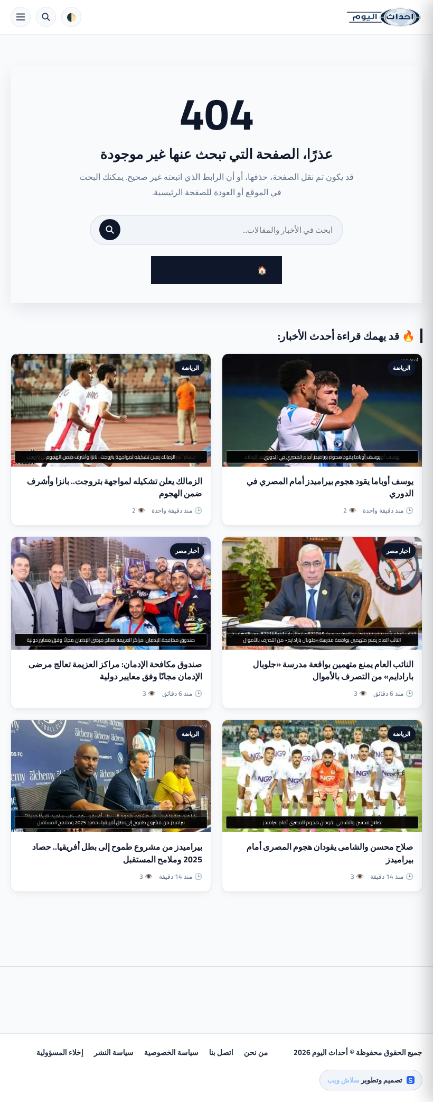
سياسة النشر (114, 1052)
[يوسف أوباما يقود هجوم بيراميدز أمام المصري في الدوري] (322, 410)
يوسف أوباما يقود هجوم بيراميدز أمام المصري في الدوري (330, 487)
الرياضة (401, 367)
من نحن (256, 1052)
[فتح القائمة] (21, 17)
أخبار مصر (398, 550)
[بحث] (109, 229)
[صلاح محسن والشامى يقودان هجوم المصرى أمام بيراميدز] (322, 776)
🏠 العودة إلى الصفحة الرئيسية (216, 270)
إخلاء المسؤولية (59, 1052)
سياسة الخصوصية (171, 1052)
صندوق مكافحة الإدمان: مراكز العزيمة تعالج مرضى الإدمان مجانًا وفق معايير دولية (115, 670)
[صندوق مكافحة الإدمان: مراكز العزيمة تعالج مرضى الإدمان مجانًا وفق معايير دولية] (111, 593)
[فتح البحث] (46, 17)
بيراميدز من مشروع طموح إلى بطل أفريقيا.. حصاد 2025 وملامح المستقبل (117, 853)
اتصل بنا (221, 1052)
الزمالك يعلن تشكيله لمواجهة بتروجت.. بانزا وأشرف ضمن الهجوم (114, 487)
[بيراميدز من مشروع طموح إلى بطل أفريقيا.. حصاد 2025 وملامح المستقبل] (111, 776)
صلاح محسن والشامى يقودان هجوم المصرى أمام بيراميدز (330, 853)
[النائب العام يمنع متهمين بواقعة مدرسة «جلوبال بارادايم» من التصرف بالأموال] (322, 593)
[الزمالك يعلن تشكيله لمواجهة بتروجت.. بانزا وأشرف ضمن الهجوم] (111, 410)
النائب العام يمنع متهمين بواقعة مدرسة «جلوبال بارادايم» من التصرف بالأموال (333, 670)
